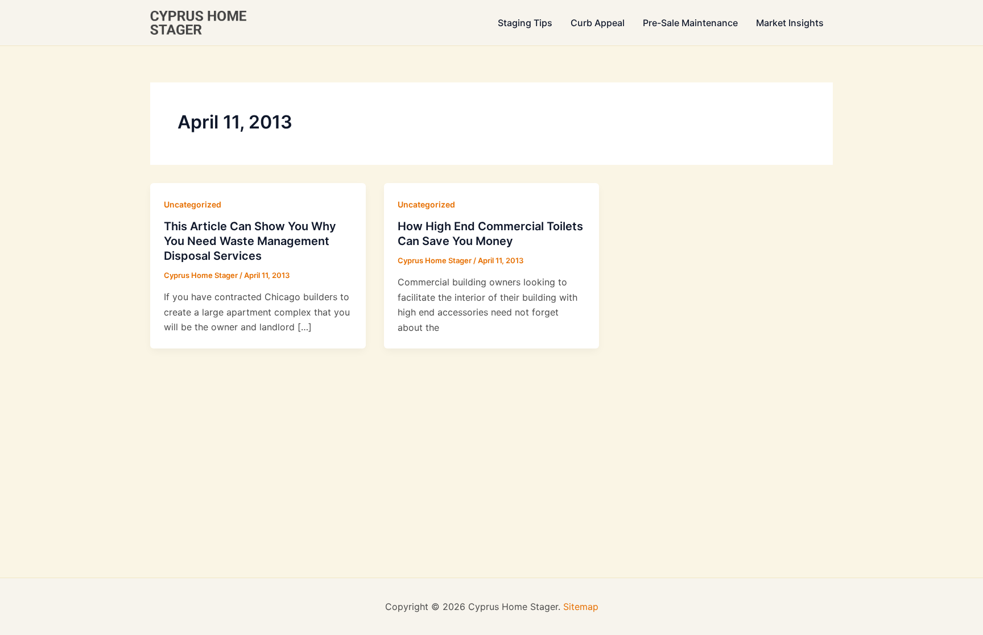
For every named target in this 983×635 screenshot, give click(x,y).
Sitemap (580, 606)
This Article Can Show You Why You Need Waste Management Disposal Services (250, 241)
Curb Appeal (598, 22)
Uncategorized (192, 204)
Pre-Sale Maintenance (690, 22)
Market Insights (790, 22)
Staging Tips (525, 22)
